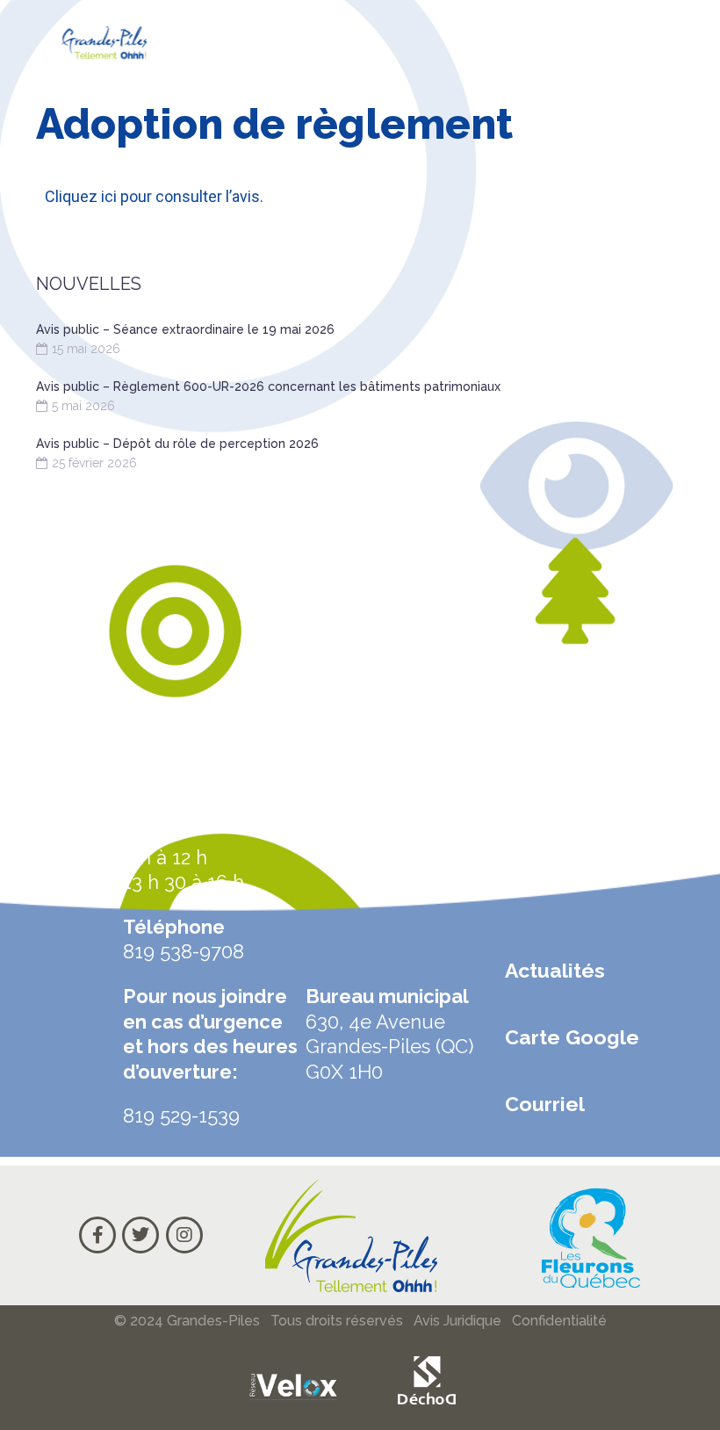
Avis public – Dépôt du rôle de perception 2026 (177, 444)
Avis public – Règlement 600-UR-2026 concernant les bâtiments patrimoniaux (268, 386)
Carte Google (572, 1037)
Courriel (545, 1104)
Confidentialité (559, 1320)
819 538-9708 (183, 951)
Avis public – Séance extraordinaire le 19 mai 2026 (185, 329)
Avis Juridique (457, 1320)
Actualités (555, 970)
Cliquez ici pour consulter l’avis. (154, 196)
